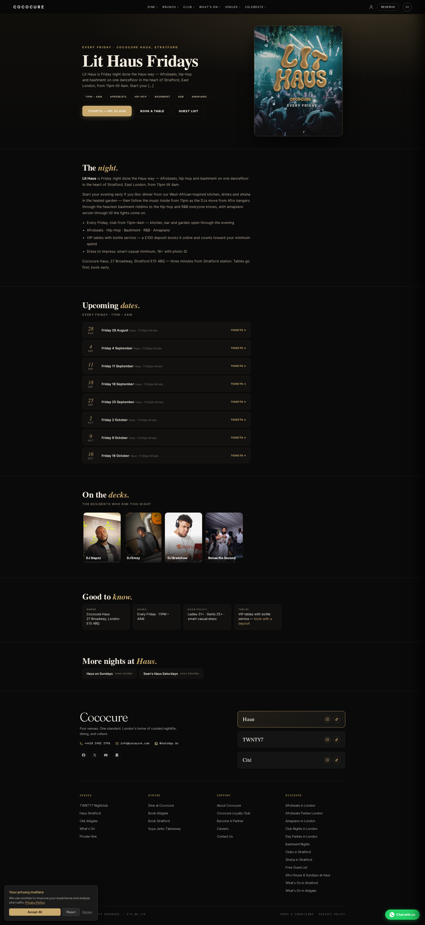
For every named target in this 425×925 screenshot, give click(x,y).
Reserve (388, 7)
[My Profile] (371, 7)
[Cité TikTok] (336, 759)
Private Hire (88, 836)
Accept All (35, 912)
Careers (223, 829)
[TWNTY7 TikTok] (336, 739)
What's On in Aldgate (301, 890)
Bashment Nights (298, 844)
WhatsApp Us (169, 743)
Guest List (188, 111)
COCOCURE (29, 7)
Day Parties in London (301, 836)
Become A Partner (230, 821)
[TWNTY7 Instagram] (327, 739)
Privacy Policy (35, 902)
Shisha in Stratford (299, 860)
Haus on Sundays (109, 673)
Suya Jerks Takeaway (164, 829)
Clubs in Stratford (298, 852)
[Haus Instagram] (327, 719)
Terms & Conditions (297, 914)
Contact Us (225, 836)
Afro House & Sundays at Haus (308, 875)
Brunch (169, 7)
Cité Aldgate (89, 821)
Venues (231, 7)
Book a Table (152, 111)
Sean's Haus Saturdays (171, 673)
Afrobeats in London (300, 805)
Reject (71, 912)
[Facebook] (84, 755)
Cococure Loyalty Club (233, 813)
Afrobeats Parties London (304, 813)
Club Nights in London (301, 829)
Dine (151, 7)
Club (187, 7)
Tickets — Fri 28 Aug (107, 111)
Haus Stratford (90, 813)
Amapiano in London (300, 821)
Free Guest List (296, 867)
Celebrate (254, 7)
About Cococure (229, 805)
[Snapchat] (117, 755)
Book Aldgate (158, 813)
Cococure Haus (98, 614)
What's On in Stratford (302, 883)
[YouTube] (106, 755)
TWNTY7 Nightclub (94, 805)
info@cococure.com (134, 743)
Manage (87, 912)
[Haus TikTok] (336, 719)
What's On (208, 7)
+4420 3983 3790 (97, 743)
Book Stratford (159, 821)
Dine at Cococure (161, 805)
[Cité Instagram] (327, 759)
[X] (95, 755)
